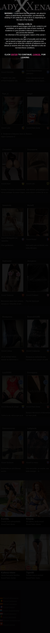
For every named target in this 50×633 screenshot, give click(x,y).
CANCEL (37, 54)
